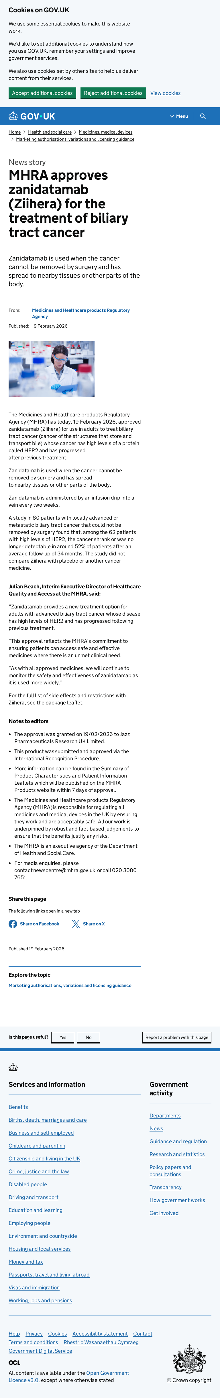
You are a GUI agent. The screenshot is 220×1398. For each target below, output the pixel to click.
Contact (142, 1333)
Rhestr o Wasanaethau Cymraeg (101, 1342)
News (156, 1128)
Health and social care (50, 132)
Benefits (18, 1107)
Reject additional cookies (113, 93)
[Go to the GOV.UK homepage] (32, 116)
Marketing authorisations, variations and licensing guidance (75, 139)
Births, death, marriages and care (48, 1120)
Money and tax (26, 1261)
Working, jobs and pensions (40, 1300)
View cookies (165, 93)
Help (14, 1333)
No (93, 1037)
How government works (177, 1200)
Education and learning (35, 1210)
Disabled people (28, 1184)
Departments (165, 1115)
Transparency (166, 1187)
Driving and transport (33, 1197)
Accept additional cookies (42, 93)
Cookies (57, 1333)
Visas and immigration (34, 1287)
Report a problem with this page (177, 1037)
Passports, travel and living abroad (49, 1274)
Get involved (164, 1213)
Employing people (29, 1223)
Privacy (34, 1333)
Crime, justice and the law (39, 1171)
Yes (67, 1037)
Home (15, 132)
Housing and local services (40, 1249)
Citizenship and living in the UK (44, 1158)
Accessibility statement (100, 1333)
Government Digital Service (40, 1351)
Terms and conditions (33, 1342)
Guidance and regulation (178, 1141)
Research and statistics (177, 1154)
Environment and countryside (43, 1236)
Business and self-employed (41, 1132)
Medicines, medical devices (105, 132)
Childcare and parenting (37, 1145)
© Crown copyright (189, 1380)
